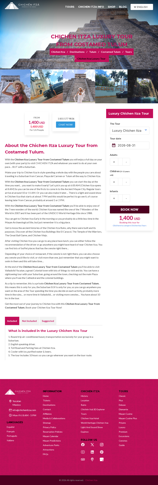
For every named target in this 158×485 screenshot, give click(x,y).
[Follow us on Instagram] (103, 446)
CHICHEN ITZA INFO (91, 6)
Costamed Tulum (111, 51)
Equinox (85, 431)
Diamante (123, 409)
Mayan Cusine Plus (128, 418)
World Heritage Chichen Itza (94, 422)
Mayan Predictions (52, 440)
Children (120, 173)
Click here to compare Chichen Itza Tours (129, 225)
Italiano (10, 440)
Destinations (77, 51)
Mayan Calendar (50, 436)
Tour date (115, 138)
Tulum (92, 51)
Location (85, 400)
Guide (122, 445)
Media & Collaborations (54, 418)
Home (46, 396)
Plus (121, 400)
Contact (47, 409)
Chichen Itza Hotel (90, 418)
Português (12, 436)
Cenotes (123, 440)
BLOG (123, 6)
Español (10, 427)
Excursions (124, 436)
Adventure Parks (51, 445)
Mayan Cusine (125, 414)
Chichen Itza (58, 51)
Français (11, 431)
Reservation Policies (52, 431)
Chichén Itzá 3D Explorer (93, 409)
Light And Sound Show (92, 427)
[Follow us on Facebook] (84, 446)
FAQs (45, 454)
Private (122, 422)
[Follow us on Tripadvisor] (84, 461)
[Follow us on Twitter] (94, 446)
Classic (122, 396)
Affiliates (47, 414)
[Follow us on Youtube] (84, 453)
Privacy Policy (49, 427)
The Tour (115, 123)
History (84, 396)
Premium (123, 431)
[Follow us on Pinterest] (103, 453)
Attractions (48, 449)
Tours (128, 51)
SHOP (111, 6)
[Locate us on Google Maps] (94, 461)
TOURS (69, 6)
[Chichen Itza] (22, 5)
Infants (114, 191)
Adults (113, 154)
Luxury (122, 427)
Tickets (46, 400)
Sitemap (47, 422)
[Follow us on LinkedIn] (94, 453)
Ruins (83, 405)
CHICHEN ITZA (90, 391)
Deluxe (122, 405)
